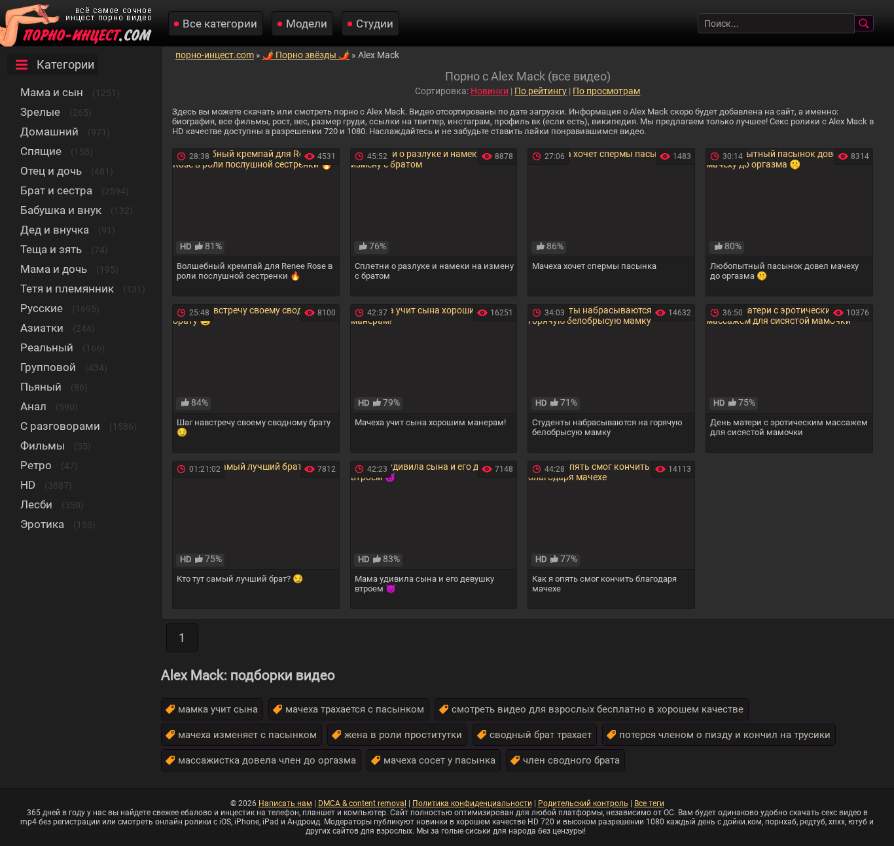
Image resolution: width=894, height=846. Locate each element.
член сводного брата (571, 760)
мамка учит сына (218, 709)
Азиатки (41, 327)
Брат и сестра (56, 190)
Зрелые (40, 111)
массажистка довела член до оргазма (267, 760)
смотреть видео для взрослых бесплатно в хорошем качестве (597, 709)
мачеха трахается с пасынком (354, 709)
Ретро (36, 465)
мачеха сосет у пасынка (439, 760)
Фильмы (42, 445)
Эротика (42, 524)
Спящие (41, 151)
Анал (33, 406)
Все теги (649, 803)
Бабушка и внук (60, 210)
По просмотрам (606, 91)
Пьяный (41, 386)
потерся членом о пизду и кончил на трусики (725, 735)
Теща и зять (51, 249)
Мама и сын (51, 92)
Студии (374, 23)
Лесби (36, 504)
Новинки (490, 91)
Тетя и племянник (67, 288)
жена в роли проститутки (403, 735)
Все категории (220, 23)
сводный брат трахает (541, 735)
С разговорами (60, 425)
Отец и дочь (51, 170)
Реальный (46, 347)
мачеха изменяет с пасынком (247, 735)
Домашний (49, 131)
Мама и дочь (53, 268)
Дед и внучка (54, 229)
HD (27, 484)
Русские (41, 308)
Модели (306, 23)
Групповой (48, 367)
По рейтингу (540, 91)
